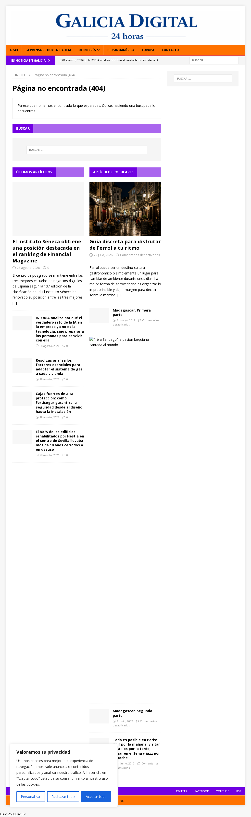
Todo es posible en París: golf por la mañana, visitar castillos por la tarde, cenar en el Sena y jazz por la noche (136, 748)
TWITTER (181, 791)
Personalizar (30, 796)
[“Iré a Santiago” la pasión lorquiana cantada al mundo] (123, 342)
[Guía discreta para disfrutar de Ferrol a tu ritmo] (125, 209)
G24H (14, 50)
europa (148, 50)
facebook (202, 791)
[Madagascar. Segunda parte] (99, 716)
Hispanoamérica (120, 50)
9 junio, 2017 (125, 721)
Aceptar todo (96, 796)
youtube (222, 791)
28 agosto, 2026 (28, 267)
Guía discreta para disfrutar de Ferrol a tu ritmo (125, 244)
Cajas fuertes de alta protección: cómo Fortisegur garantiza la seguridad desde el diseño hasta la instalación (59, 402)
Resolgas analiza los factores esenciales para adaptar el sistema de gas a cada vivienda (59, 367)
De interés (87, 50)
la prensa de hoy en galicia (48, 50)
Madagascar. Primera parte (132, 312)
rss (238, 791)
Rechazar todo (63, 796)
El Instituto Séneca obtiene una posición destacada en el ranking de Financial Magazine (47, 251)
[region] (64, 775)
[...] (15, 302)
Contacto (170, 50)
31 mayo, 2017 (126, 320)
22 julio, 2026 (103, 255)
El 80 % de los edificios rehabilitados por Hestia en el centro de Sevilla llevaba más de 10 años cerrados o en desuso (60, 440)
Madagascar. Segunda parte (132, 713)
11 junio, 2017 (125, 763)
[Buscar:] (213, 60)
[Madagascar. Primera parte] (99, 315)
